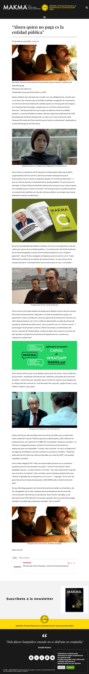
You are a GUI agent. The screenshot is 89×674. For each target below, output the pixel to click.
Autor (14, 558)
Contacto (25, 671)
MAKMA (35, 41)
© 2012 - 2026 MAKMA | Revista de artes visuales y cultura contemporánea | (27, 670)
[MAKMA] (17, 567)
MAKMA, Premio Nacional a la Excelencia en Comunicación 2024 (62, 7)
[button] (87, 7)
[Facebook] (68, 563)
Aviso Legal (17, 671)
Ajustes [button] (61, 667)
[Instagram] (74, 563)
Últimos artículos (24, 558)
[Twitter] (71, 563)
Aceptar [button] (70, 667)
